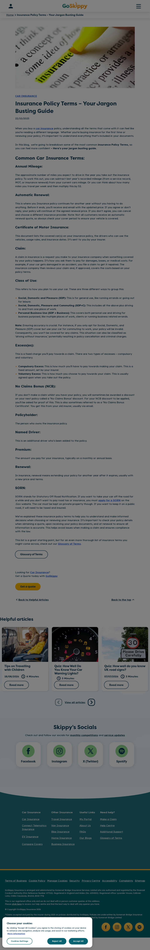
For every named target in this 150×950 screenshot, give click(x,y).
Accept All (78, 941)
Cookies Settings (19, 941)
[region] (47, 932)
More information (16, 933)
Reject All (57, 941)
